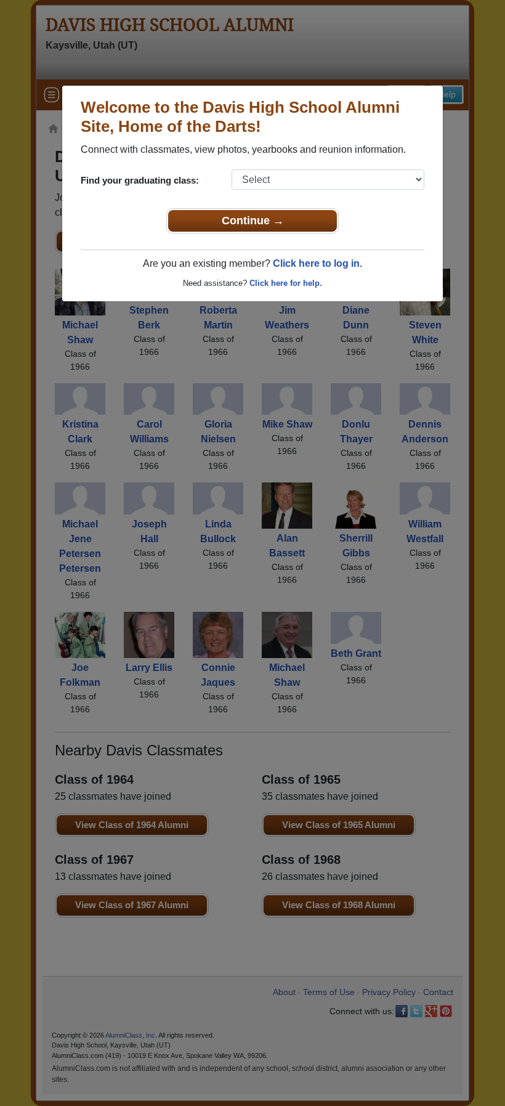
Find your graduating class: (140, 180)
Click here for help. (285, 283)
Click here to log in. (317, 263)
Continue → (253, 220)
